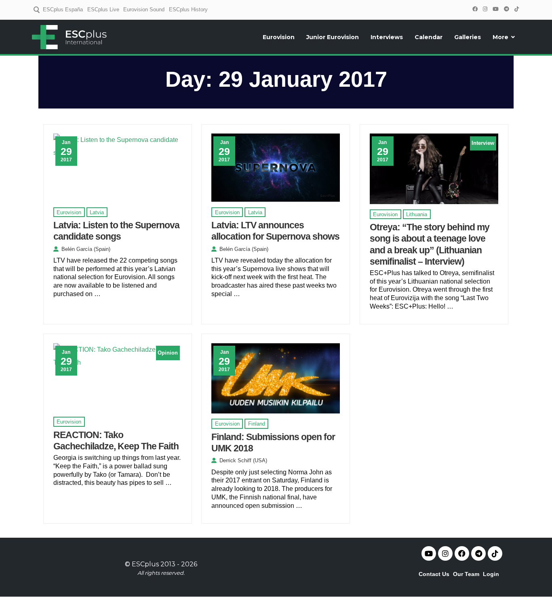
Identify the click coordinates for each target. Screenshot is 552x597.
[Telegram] (506, 9)
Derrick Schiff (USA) (243, 460)
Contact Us (434, 574)
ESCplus (145, 564)
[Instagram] (485, 9)
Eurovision (279, 37)
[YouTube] (495, 9)
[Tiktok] (495, 553)
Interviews (387, 37)
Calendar (428, 37)
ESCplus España (63, 9)
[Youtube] (428, 553)
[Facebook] (475, 9)
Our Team (466, 574)
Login (491, 574)
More (500, 37)
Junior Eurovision (332, 37)
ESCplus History (188, 9)
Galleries (467, 37)
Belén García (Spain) (85, 249)
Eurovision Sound (143, 9)
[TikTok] (516, 9)
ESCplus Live (103, 9)
